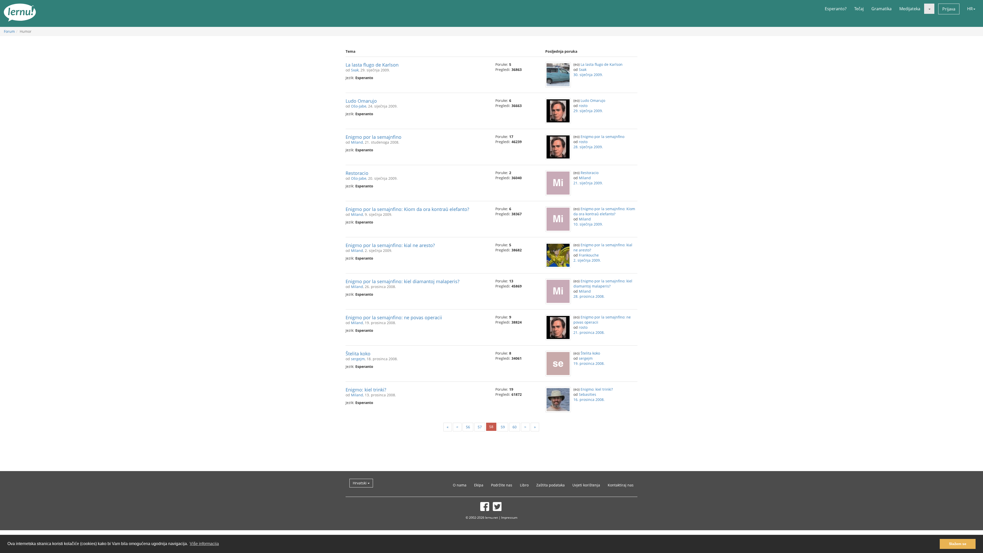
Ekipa (478, 485)
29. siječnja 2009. (588, 110)
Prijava (948, 9)
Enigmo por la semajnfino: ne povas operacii (394, 317)
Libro (524, 485)
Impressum (509, 517)
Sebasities (587, 394)
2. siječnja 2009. (587, 260)
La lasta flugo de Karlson (372, 65)
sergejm (358, 358)
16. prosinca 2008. (589, 399)
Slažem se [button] (957, 544)
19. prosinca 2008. (589, 363)
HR (970, 9)
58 (491, 426)
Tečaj (859, 9)
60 (514, 426)
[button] (929, 9)
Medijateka (909, 9)
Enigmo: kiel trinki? (366, 390)
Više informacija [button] (204, 543)
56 (468, 426)
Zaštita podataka (550, 485)
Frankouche (589, 255)
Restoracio (357, 173)
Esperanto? (836, 9)
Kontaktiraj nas (621, 485)
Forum (9, 31)
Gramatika (881, 9)
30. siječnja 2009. (588, 74)
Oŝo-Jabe (358, 106)
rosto (583, 105)
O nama (459, 485)
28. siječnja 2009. (588, 146)
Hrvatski (360, 483)
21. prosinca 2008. (589, 332)
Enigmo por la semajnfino (373, 137)
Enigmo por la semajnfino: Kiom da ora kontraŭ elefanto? (407, 209)
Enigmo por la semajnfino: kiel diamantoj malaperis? (403, 281)
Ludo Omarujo (361, 101)
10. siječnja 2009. (588, 224)
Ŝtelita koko (358, 353)
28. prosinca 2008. (589, 296)
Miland (357, 142)
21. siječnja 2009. (588, 182)
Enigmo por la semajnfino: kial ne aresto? (390, 245)
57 (480, 426)
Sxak (355, 70)
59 (503, 426)
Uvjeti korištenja (586, 485)
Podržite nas (501, 485)
